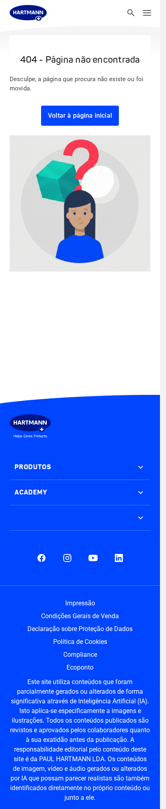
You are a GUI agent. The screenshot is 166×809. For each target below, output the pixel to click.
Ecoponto (79, 667)
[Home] (28, 13)
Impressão (80, 603)
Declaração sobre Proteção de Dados (80, 629)
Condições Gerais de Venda (80, 616)
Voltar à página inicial (80, 115)
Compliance (80, 654)
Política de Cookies (80, 642)
